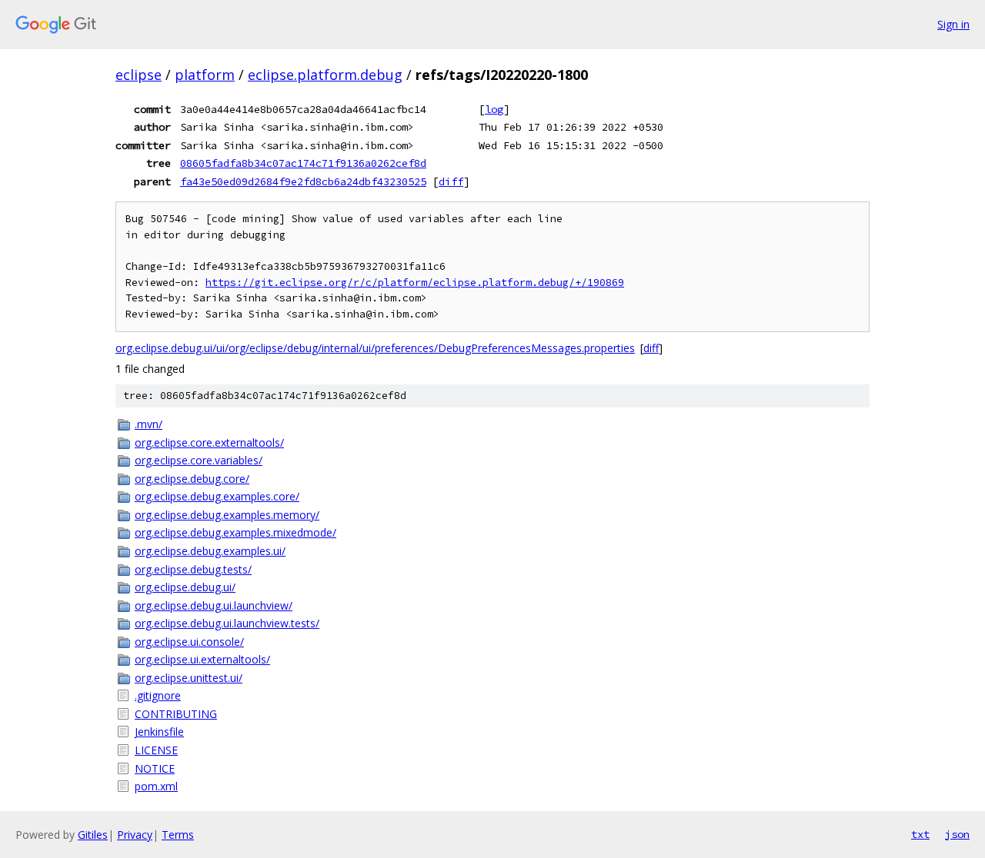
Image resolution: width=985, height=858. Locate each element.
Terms (178, 834)
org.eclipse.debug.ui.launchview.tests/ (227, 623)
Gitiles (93, 834)
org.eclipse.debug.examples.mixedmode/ (235, 532)
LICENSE (156, 750)
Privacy (134, 834)
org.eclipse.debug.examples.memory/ (227, 514)
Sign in (953, 24)
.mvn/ (148, 424)
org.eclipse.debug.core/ (192, 478)
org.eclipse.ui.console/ (189, 641)
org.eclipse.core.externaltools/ (209, 442)
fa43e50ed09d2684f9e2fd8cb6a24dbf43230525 (303, 181)
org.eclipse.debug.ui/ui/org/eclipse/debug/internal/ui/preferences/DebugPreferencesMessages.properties (375, 348)
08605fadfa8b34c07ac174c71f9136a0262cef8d (303, 163)
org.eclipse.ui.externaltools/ (202, 659)
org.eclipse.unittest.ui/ (188, 677)
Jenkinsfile (159, 731)
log (494, 109)
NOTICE (155, 768)
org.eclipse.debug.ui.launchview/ (213, 605)
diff (451, 181)
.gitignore (158, 695)
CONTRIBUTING (176, 714)
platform (205, 74)
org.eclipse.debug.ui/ (185, 587)
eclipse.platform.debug (325, 74)
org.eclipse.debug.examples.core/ (217, 496)
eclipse (138, 74)
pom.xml (156, 786)
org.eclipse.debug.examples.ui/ (210, 551)
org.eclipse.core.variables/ (198, 460)
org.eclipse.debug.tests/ (193, 569)
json (957, 834)
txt (920, 834)
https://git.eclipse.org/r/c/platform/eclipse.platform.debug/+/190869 (414, 282)
